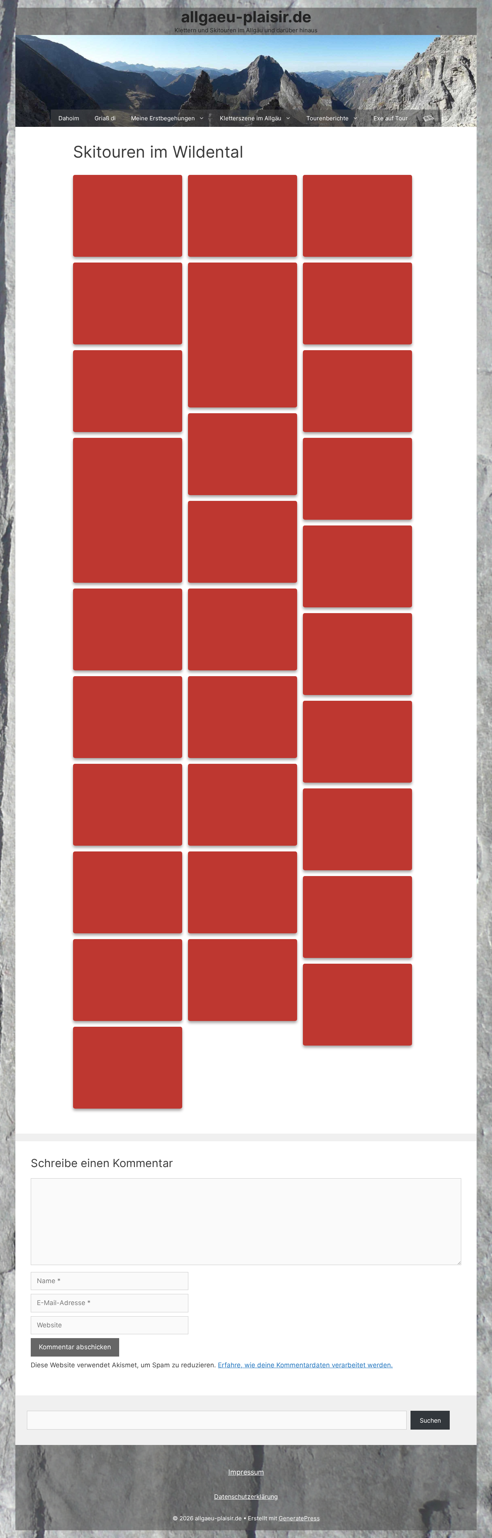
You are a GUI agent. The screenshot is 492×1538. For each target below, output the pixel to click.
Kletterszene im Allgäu (250, 118)
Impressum (246, 1472)
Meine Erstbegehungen (163, 118)
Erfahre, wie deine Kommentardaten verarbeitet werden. (305, 1365)
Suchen (430, 1420)
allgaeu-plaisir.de (246, 16)
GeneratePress (299, 1518)
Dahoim (68, 118)
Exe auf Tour (391, 118)
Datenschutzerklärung (246, 1496)
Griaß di (105, 118)
